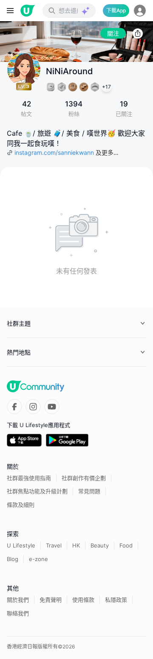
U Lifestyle (21, 545)
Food (126, 545)
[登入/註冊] (139, 10)
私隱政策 (116, 599)
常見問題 (89, 491)
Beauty (100, 545)
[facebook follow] (14, 406)
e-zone (38, 559)
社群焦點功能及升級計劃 (37, 491)
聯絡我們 (18, 613)
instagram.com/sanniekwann (54, 152)
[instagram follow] (33, 406)
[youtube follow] (52, 406)
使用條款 (83, 599)
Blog (12, 559)
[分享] (138, 33)
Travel (54, 545)
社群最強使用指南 (29, 478)
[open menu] (10, 10)
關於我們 (18, 599)
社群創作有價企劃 (84, 478)
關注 (113, 33)
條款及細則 (20, 504)
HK (76, 545)
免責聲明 (51, 599)
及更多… (107, 152)
